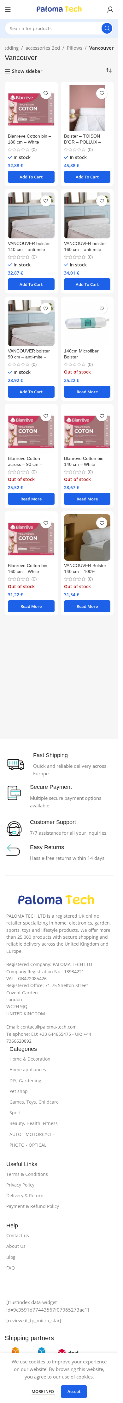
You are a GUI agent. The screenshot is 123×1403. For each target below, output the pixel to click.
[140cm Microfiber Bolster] (87, 323)
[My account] (110, 9)
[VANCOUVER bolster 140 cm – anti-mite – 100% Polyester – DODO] (31, 215)
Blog (10, 1257)
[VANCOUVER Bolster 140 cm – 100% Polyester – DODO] (87, 537)
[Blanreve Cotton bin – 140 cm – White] (87, 430)
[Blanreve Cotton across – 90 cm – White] (31, 430)
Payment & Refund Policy (32, 1206)
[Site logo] (59, 9)
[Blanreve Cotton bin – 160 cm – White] (31, 537)
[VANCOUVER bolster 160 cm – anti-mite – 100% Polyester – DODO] (87, 215)
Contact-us (17, 1235)
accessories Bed (43, 48)
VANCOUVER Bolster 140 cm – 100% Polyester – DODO (85, 571)
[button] (31, 177)
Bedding (10, 48)
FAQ (10, 1268)
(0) (34, 150)
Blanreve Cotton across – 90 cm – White (25, 464)
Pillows (74, 48)
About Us (16, 1246)
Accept (73, 1391)
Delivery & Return (25, 1195)
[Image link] (56, 900)
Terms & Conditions (27, 1174)
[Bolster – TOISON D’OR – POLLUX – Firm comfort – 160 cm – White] (87, 108)
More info (43, 1391)
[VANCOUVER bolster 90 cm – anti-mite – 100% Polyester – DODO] (31, 323)
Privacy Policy (20, 1185)
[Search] (107, 28)
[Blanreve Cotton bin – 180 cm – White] (31, 108)
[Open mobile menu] (8, 9)
